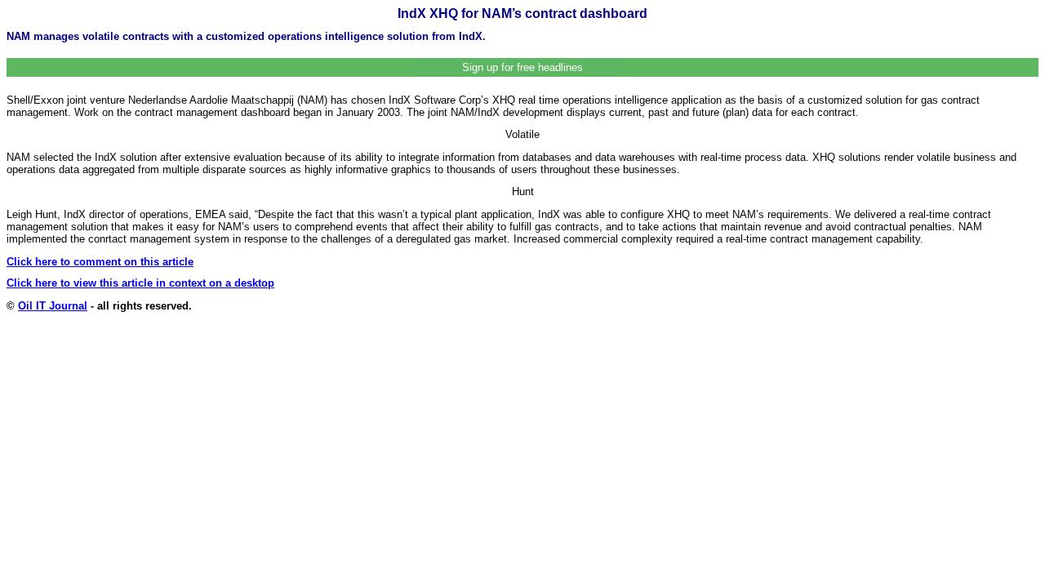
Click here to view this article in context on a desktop (140, 283)
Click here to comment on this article (100, 262)
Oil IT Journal (52, 306)
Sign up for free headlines (522, 67)
